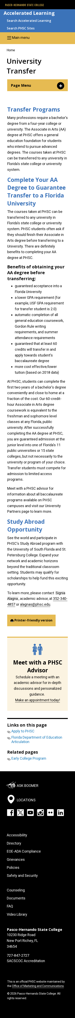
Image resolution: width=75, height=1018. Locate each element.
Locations (26, 800)
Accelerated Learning (29, 13)
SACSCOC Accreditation (26, 961)
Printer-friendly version (33, 620)
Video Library (17, 914)
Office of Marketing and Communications (38, 986)
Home (11, 50)
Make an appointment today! (37, 700)
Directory (14, 843)
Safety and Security (22, 875)
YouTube (30, 813)
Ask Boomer (27, 785)
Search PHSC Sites (21, 28)
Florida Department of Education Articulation (36, 739)
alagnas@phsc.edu (35, 604)
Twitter (20, 813)
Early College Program (28, 758)
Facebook (10, 813)
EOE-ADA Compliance (24, 851)
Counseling (16, 890)
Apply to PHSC (22, 731)
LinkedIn (60, 813)
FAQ (10, 906)
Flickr (50, 813)
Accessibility (17, 835)
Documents (16, 898)
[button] (37, 37)
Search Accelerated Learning (29, 20)
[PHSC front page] (24, 5)
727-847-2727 (18, 955)
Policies (13, 867)
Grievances (16, 859)
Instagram (40, 813)
